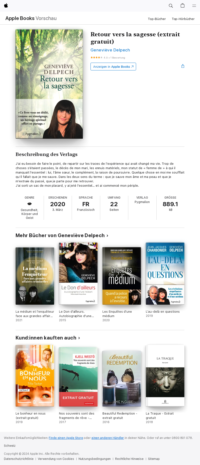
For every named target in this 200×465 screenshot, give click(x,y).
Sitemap (154, 459)
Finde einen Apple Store (66, 438)
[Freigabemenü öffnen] (183, 66)
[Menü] (194, 6)
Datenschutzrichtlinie (18, 459)
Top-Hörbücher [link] (183, 19)
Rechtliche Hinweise (129, 459)
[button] (171, 6)
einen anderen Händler (107, 438)
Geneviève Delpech (110, 49)
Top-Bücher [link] (157, 19)
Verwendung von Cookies (56, 459)
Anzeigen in (111, 66)
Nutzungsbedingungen (95, 459)
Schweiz (10, 445)
